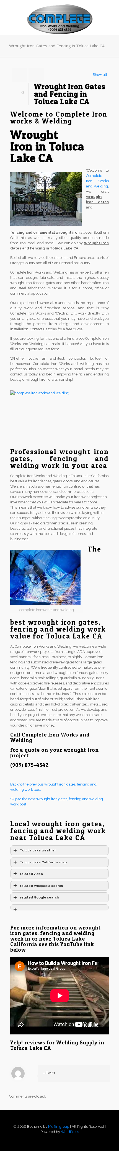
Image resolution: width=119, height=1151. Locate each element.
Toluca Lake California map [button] (43, 862)
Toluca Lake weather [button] (38, 850)
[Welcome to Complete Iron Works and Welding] (59, 11)
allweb (49, 1073)
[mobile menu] (111, 11)
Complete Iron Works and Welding (97, 181)
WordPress (70, 1132)
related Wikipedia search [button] (41, 886)
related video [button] (31, 874)
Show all (100, 75)
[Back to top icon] (59, 1121)
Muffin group (58, 1126)
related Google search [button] (39, 897)
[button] (60, 907)
